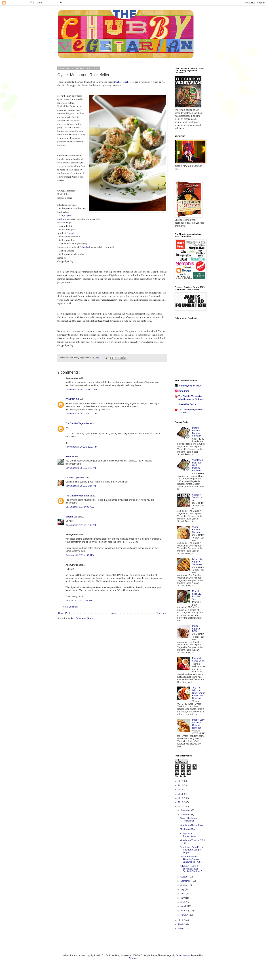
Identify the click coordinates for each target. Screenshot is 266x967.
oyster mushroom (64, 217)
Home (113, 613)
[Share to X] (118, 358)
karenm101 (71, 516)
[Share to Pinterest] (125, 358)
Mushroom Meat (188, 829)
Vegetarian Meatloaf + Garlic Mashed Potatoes (197, 465)
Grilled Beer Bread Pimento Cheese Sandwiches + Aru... (191, 859)
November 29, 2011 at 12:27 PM (81, 447)
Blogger (133, 958)
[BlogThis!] (115, 358)
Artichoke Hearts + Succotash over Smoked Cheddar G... (192, 869)
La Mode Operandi (75, 477)
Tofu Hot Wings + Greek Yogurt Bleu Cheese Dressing (198, 693)
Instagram (183, 391)
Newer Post (64, 613)
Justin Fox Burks (187, 404)
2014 (180, 794)
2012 (180, 802)
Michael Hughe (122, 81)
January (184, 915)
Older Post (161, 613)
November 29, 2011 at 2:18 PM (81, 468)
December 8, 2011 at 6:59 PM (80, 555)
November (185, 814)
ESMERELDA (72, 399)
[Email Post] (105, 358)
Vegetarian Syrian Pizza (192, 825)
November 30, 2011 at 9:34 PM (81, 486)
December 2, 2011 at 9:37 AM (80, 507)
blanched (85, 247)
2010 (180, 920)
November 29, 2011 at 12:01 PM (81, 413)
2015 (180, 789)
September (186, 881)
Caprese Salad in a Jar (197, 497)
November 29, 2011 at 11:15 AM (81, 389)
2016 (180, 785)
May (182, 898)
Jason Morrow (183, 955)
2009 (180, 924)
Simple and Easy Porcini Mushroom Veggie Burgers (192, 850)
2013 (180, 798)
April (182, 902)
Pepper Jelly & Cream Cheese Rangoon (198, 724)
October (184, 877)
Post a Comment (70, 607)
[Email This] (111, 358)
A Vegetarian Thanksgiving (188, 834)
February (185, 910)
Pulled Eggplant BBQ (196, 629)
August (184, 885)
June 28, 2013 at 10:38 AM (79, 600)
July (182, 889)
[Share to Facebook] (122, 358)
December (185, 810)
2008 (180, 928)
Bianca (69, 456)
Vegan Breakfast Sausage (196, 530)
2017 (180, 781)
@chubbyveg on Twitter (190, 385)
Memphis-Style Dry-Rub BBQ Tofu (197, 595)
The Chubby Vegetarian (77, 423)
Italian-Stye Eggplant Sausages (197, 562)
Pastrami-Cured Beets (198, 659)
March (183, 906)
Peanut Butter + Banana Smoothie (197, 432)
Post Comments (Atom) (82, 618)
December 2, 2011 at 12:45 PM (81, 525)
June (183, 893)
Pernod (70, 233)
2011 (180, 806)
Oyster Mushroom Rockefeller (188, 819)
